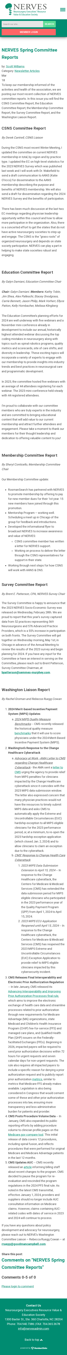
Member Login (29, 32)
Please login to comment (18, 1286)
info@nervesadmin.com (33, 1328)
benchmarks (23, 733)
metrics (37, 1079)
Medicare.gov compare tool (25, 1134)
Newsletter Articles (27, 71)
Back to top (32, 1339)
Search (49, 24)
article (28, 1167)
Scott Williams (15, 66)
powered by (25, 1348)
